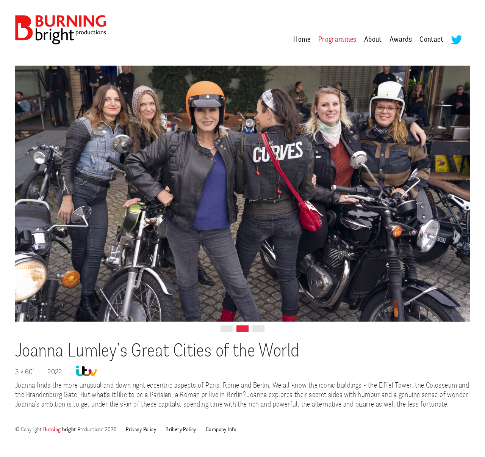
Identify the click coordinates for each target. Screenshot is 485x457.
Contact (431, 40)
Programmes (337, 40)
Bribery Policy (181, 430)
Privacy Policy (141, 430)
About (373, 40)
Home (302, 40)
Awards (401, 40)
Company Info (221, 430)
